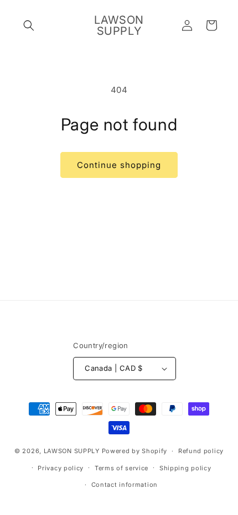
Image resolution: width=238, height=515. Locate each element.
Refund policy (201, 451)
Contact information (124, 484)
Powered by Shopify (135, 451)
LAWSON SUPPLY (72, 451)
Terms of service (121, 468)
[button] (29, 25)
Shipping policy (185, 468)
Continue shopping (119, 165)
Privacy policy (61, 468)
